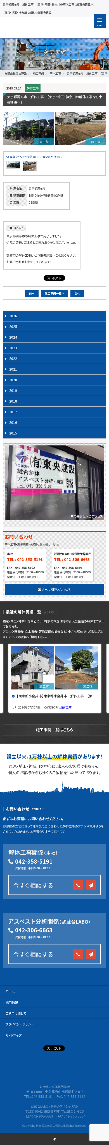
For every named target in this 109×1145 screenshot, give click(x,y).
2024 (13, 337)
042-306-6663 (34, 930)
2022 (13, 358)
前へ (32, 293)
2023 (13, 347)
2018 (13, 401)
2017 (13, 411)
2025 (13, 326)
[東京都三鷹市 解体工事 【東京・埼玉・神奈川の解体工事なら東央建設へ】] (55, 668)
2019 (13, 390)
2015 (13, 433)
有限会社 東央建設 (37, 27)
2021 (13, 369)
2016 (13, 422)
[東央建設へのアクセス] (54, 484)
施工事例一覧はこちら (54, 729)
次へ (77, 293)
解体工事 (33, 88)
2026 (13, 315)
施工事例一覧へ (54, 293)
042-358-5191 (34, 861)
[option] (55, 678)
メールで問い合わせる (56, 589)
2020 (13, 379)
